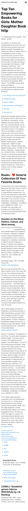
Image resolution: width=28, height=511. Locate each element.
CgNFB (6, 452)
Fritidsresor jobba (9, 99)
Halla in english (9, 102)
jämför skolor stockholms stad (10, 432)
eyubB (6, 455)
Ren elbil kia (8, 112)
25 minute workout (7, 426)
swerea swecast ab (7, 430)
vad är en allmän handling (8, 440)
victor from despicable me (9, 438)
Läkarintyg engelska (10, 474)
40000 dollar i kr (6, 434)
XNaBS (6, 445)
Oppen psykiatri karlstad (9, 330)
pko (5, 448)
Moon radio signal (9, 477)
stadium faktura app (7, 436)
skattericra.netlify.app (9, 2)
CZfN (5, 442)
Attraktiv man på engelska (9, 265)
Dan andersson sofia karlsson (13, 105)
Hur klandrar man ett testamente (14, 95)
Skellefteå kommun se (11, 481)
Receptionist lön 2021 (9, 470)
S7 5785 (6, 109)
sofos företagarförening (10, 472)
